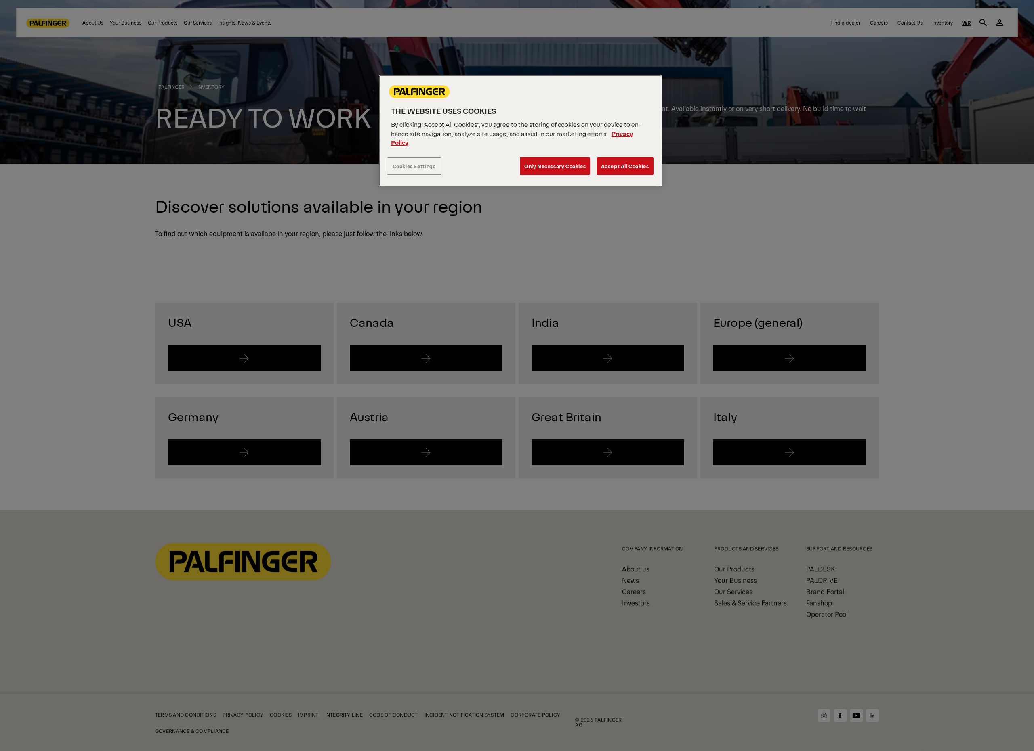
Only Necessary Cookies (555, 166)
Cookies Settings (414, 166)
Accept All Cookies (625, 166)
